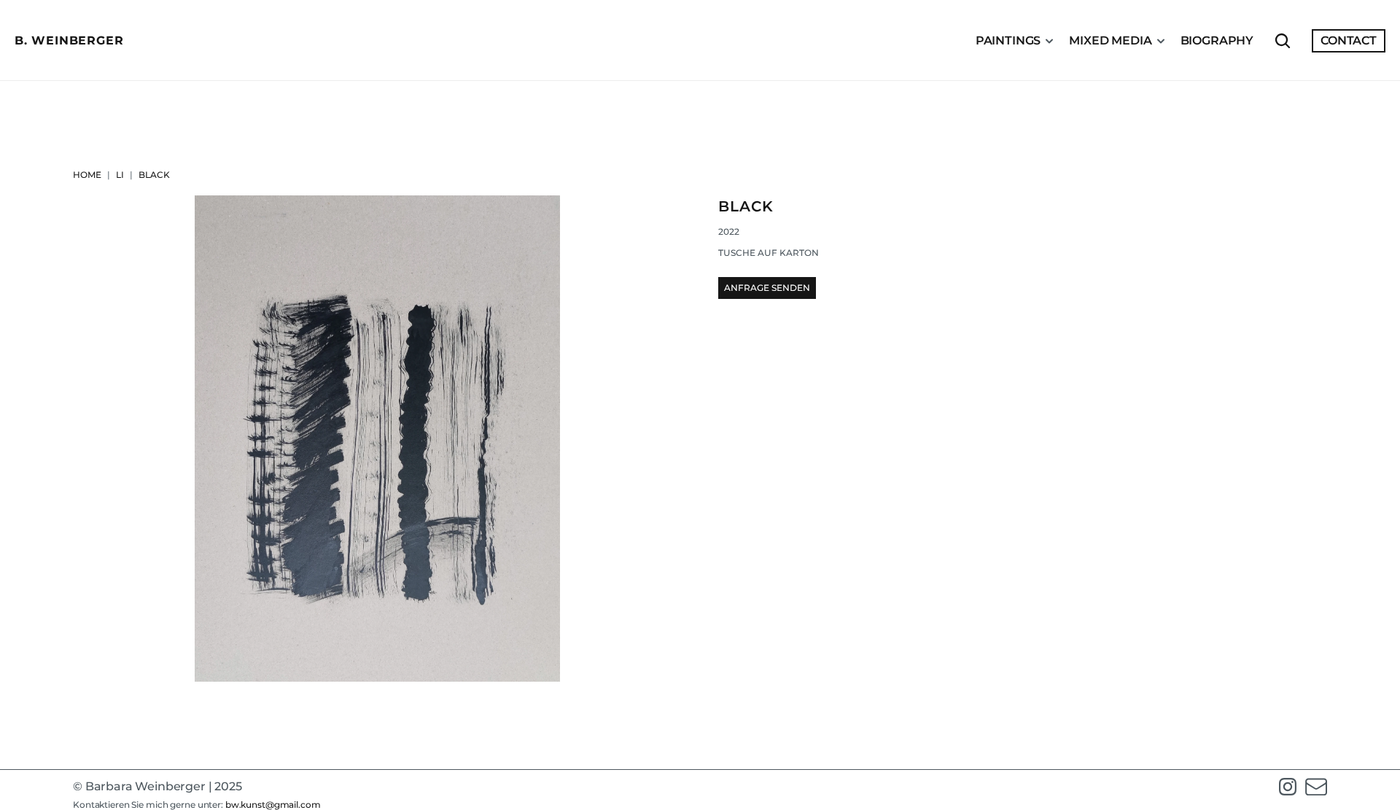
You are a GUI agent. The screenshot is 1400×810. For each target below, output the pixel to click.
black (154, 174)
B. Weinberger (69, 40)
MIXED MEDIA (1110, 40)
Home (87, 174)
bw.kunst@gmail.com (273, 804)
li (120, 174)
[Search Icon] (1282, 41)
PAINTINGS (1008, 40)
